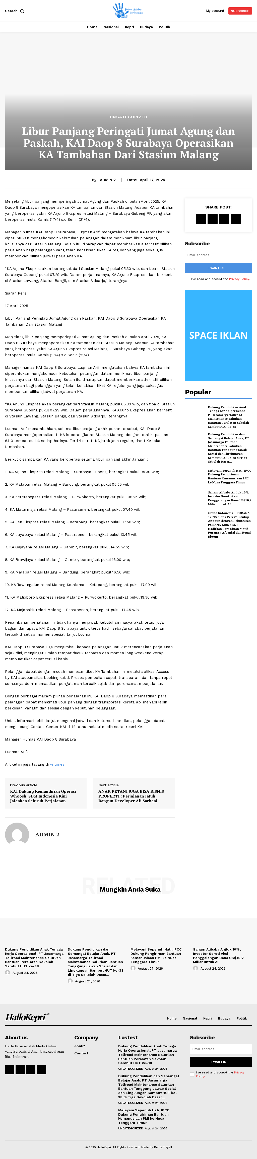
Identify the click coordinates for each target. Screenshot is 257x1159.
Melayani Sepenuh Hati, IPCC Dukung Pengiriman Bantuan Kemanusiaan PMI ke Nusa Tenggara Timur (229, 476)
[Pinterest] (224, 219)
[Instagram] (20, 1069)
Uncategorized (128, 117)
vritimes (57, 764)
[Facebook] (201, 219)
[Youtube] (41, 1069)
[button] (15, 11)
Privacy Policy (239, 279)
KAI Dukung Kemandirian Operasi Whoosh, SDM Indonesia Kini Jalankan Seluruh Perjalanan (43, 796)
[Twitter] (213, 219)
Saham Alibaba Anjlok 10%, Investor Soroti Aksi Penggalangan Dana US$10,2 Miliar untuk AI (229, 498)
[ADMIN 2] (17, 835)
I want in (216, 268)
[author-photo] (8, 972)
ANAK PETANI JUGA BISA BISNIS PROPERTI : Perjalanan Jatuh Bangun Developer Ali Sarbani (131, 796)
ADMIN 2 (108, 180)
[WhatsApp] (236, 219)
